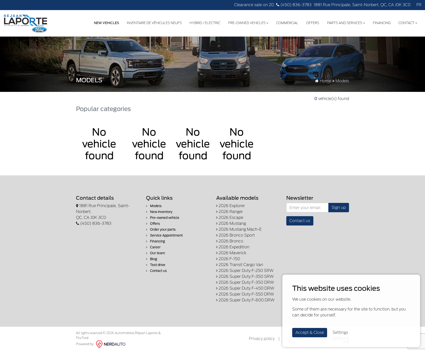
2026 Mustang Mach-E (240, 229)
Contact (406, 23)
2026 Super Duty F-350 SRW (246, 276)
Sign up (339, 207)
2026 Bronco (230, 241)
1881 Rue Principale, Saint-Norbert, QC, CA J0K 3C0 (362, 4)
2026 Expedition (233, 247)
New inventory (160, 212)
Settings (340, 332)
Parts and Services (345, 23)
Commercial (287, 23)
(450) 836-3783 (295, 4)
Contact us (158, 271)
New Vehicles (106, 23)
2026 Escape (230, 217)
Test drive (157, 265)
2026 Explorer (231, 205)
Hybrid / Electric (205, 23)
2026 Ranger (230, 211)
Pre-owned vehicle (164, 218)
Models (155, 206)
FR (418, 4)
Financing (382, 23)
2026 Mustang (232, 223)
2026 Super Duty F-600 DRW (246, 300)
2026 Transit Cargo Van (240, 264)
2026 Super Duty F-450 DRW (246, 288)
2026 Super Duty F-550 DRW (246, 294)
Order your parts (162, 229)
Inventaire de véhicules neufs (154, 23)
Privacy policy (262, 338)
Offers (312, 23)
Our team (157, 253)
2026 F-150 (229, 258)
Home (325, 81)
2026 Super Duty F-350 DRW (246, 282)
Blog (153, 259)
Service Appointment (166, 235)
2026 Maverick (232, 253)
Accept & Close (309, 332)
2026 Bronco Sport (236, 235)
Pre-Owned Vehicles (247, 23)
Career (155, 247)
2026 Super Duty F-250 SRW (245, 270)
